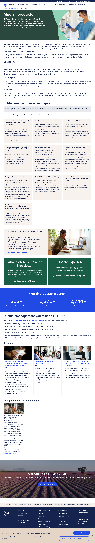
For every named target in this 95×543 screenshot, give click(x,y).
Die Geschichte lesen (10, 453)
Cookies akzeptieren (81, 533)
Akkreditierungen (63, 527)
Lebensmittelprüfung (44, 527)
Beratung (40, 519)
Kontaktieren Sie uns (64, 516)
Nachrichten (61, 519)
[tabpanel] (47, 172)
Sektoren (12, 4)
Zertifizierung (41, 516)
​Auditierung (41, 513)
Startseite (6, 8)
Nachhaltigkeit (42, 524)
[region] (47, 535)
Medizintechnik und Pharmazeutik (19, 8)
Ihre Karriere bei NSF (58, 1)
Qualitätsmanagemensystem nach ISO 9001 (29, 320)
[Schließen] (92, 535)
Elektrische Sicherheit (44, 521)
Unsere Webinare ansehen (17, 253)
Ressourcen (35, 4)
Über (43, 4)
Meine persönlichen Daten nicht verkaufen (74, 538)
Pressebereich (62, 521)
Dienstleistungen (23, 4)
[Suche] (89, 4)
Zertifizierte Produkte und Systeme (83, 513)
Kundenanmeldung (68, 1)
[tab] (12, 115)
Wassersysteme (22, 518)
